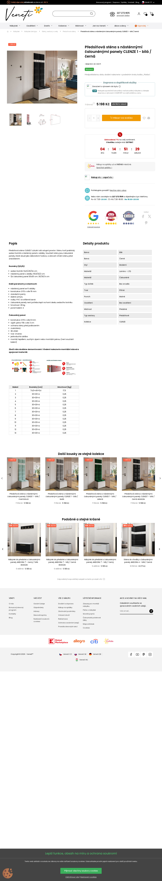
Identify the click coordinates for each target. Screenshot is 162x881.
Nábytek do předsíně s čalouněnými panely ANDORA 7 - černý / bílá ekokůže (24, 562)
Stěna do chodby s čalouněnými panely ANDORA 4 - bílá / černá (138, 560)
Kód (87, 64)
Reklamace (63, 619)
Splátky (124, 2)
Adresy (36, 611)
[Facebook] (131, 654)
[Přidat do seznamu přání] (144, 118)
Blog (137, 2)
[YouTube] (137, 654)
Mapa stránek (88, 624)
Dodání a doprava (65, 603)
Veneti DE (97, 654)
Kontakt (131, 2)
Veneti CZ (67, 654)
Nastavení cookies (88, 877)
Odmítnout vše (72, 877)
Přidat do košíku (123, 118)
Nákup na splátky (65, 607)
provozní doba (123, 15)
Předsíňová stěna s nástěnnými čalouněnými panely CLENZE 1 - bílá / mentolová (23, 496)
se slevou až (29, 2)
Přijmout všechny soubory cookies (81, 870)
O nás (11, 603)
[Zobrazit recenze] (111, 218)
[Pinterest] (146, 223)
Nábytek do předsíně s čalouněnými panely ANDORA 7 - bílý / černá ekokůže (62, 562)
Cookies (86, 628)
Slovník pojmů (88, 614)
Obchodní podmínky (66, 611)
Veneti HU (83, 659)
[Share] (143, 216)
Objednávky (39, 607)
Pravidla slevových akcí (67, 626)
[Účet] (139, 14)
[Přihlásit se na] (151, 611)
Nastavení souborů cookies (41, 620)
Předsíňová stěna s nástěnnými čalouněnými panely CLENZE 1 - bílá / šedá (62, 496)
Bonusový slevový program (16, 608)
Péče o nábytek (89, 610)
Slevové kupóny (40, 615)
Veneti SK (82, 654)
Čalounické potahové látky (92, 618)
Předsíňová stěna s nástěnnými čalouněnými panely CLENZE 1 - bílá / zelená (100, 496)
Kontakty (12, 614)
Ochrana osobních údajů (68, 623)
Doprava (116, 2)
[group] (24, 549)
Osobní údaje (39, 603)
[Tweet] (150, 216)
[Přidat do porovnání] (149, 118)
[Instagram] (150, 654)
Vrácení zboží (64, 615)
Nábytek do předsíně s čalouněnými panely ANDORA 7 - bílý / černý (100, 560)
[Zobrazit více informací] (120, 86)
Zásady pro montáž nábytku (91, 604)
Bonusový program (103, 2)
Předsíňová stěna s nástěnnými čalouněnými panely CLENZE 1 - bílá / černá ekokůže (138, 496)
